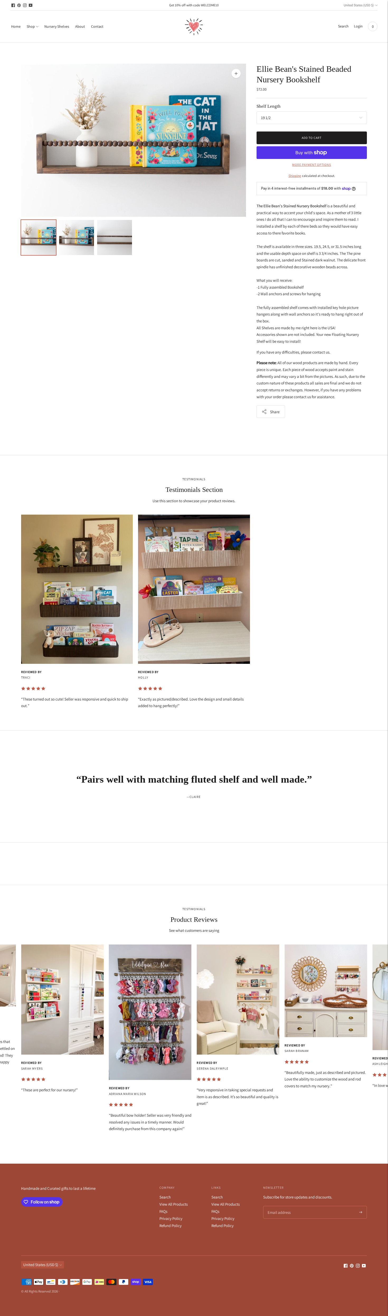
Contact (97, 26)
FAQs (163, 1211)
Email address (278, 1206)
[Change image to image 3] (114, 237)
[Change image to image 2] (76, 237)
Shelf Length (269, 106)
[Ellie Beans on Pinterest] (19, 5)
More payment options (311, 165)
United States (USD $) (359, 5)
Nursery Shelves (56, 26)
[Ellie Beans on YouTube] (30, 5)
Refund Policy (170, 1225)
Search (165, 1197)
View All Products (173, 1204)
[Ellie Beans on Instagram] (25, 5)
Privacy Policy (170, 1218)
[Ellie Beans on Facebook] (13, 5)
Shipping (294, 175)
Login (358, 26)
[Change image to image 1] (38, 237)
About (80, 26)
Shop (31, 26)
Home (16, 26)
